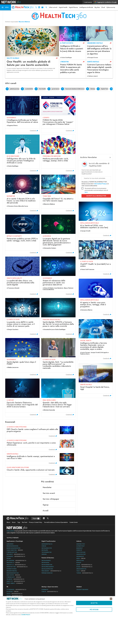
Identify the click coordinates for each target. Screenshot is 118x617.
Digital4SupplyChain (47, 569)
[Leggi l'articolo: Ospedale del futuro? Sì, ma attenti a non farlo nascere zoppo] (58, 194)
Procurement (51, 571)
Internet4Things (12, 569)
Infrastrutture (17, 567)
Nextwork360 (10, 531)
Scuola (84, 567)
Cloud (103, 7)
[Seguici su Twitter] (48, 518)
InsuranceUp (80, 556)
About (8, 522)
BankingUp (79, 548)
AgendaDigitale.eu (47, 544)
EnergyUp (79, 550)
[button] (5, 7)
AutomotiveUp (80, 546)
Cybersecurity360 (12, 552)
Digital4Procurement (48, 567)
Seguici (35, 518)
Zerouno (44, 554)
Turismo (84, 573)
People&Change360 (47, 573)
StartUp (50, 591)
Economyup (45, 589)
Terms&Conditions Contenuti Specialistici (56, 522)
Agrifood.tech (80, 544)
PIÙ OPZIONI (94, 609)
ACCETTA (94, 603)
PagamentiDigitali (12, 571)
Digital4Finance (46, 560)
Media (80, 558)
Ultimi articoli (53, 7)
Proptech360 (80, 560)
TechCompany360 (46, 552)
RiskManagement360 (13, 573)
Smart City (16, 581)
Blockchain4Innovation (13, 548)
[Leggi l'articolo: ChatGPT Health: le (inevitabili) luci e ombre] (96, 258)
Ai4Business (10, 544)
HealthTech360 (80, 552)
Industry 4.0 (16, 565)
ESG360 (9, 558)
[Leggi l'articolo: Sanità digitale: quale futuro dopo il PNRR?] (22, 357)
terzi (86, 192)
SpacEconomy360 (81, 569)
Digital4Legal (45, 562)
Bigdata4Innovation (12, 546)
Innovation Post (81, 554)
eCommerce (16, 556)
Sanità (84, 565)
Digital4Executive (47, 548)
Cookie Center (74, 522)
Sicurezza (15, 579)
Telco (80, 571)
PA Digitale (12, 591)
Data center (13, 575)
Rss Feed (24, 522)
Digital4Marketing (47, 565)
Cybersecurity (110, 7)
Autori (14, 522)
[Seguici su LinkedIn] (44, 518)
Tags (18, 522)
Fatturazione (16, 560)
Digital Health (63, 7)
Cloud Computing (15, 550)
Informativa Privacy (100, 183)
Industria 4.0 (13, 562)
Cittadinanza (16, 589)
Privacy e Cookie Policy (35, 522)
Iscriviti (96, 196)
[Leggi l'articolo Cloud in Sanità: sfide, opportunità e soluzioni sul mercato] (40, 471)
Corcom (44, 546)
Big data (97, 7)
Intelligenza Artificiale (86, 7)
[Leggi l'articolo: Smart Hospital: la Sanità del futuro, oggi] (96, 380)
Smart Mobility (15, 583)
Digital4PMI (45, 550)
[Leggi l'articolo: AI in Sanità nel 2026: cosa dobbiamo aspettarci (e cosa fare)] (96, 220)
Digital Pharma (73, 7)
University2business (82, 589)
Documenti (16, 554)
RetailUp (78, 562)
